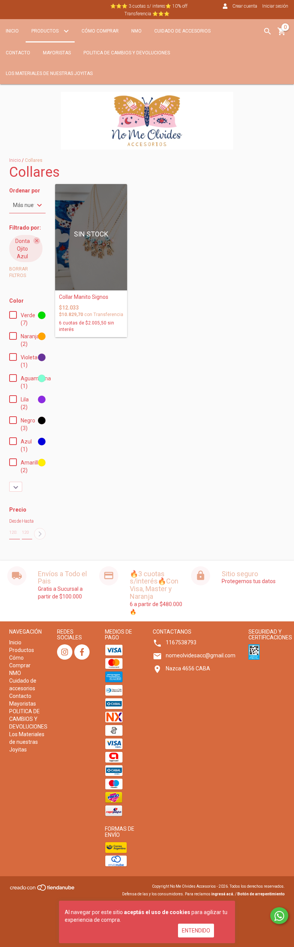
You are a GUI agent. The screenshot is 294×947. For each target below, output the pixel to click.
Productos (45, 31)
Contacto (18, 52)
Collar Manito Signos (83, 297)
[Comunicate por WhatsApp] (279, 915)
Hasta (27, 521)
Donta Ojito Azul (22, 248)
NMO (136, 31)
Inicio (12, 31)
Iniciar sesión (275, 6)
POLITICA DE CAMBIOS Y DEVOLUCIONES (126, 52)
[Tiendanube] (42, 890)
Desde (14, 521)
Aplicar (40, 534)
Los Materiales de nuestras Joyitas (49, 73)
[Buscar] (267, 31)
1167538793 (181, 642)
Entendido (196, 930)
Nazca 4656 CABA (188, 668)
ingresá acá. (222, 894)
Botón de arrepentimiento (261, 894)
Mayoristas (57, 52)
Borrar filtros (18, 272)
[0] (281, 34)
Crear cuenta (244, 6)
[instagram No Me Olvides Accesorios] (64, 652)
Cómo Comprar (100, 31)
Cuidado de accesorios (182, 31)
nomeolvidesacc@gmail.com (200, 655)
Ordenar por (24, 191)
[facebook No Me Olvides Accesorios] (82, 652)
